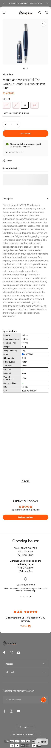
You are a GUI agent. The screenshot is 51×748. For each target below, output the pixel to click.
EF (6, 105)
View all (25, 481)
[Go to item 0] (24, 68)
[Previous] (4, 3)
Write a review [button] (25, 517)
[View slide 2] (24, 596)
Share (9, 161)
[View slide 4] (30, 596)
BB (34, 105)
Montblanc (8, 74)
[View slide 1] (20, 596)
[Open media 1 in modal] (43, 24)
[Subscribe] (43, 699)
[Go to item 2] (27, 68)
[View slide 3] (27, 596)
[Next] (47, 3)
